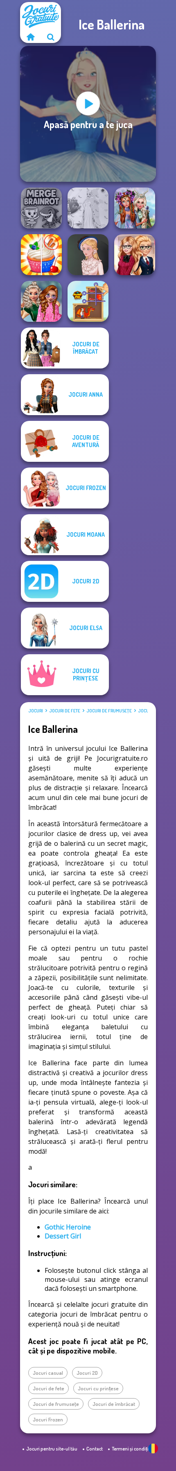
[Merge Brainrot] (41, 208)
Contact (94, 1449)
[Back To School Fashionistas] (134, 254)
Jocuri (35, 711)
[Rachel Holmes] (41, 254)
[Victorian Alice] (88, 254)
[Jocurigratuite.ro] (30, 37)
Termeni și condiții (131, 1449)
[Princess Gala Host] (88, 208)
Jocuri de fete (64, 711)
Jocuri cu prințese (98, 1388)
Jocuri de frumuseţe (109, 711)
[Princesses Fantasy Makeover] (134, 208)
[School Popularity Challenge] (41, 301)
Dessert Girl (63, 1236)
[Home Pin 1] (88, 301)
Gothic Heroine (68, 1226)
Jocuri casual (48, 1372)
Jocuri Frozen (48, 1419)
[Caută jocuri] (51, 37)
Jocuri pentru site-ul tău (51, 1449)
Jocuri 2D (87, 1372)
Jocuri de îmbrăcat (114, 1404)
